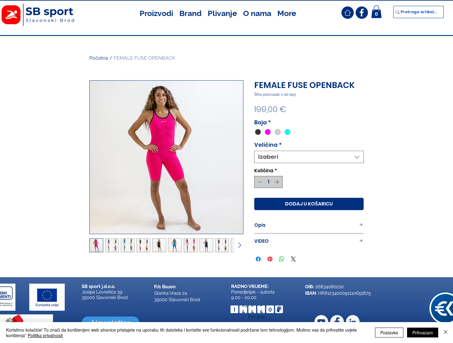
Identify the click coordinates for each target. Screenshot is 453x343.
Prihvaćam (422, 332)
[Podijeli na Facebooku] (258, 259)
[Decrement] (259, 182)
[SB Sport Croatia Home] (347, 12)
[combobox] (309, 157)
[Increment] (278, 182)
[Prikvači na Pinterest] (270, 259)
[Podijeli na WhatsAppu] (281, 259)
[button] (156, 12)
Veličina (268, 145)
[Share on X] (293, 259)
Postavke (389, 332)
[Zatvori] (445, 332)
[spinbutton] (268, 182)
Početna (98, 58)
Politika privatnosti (45, 335)
